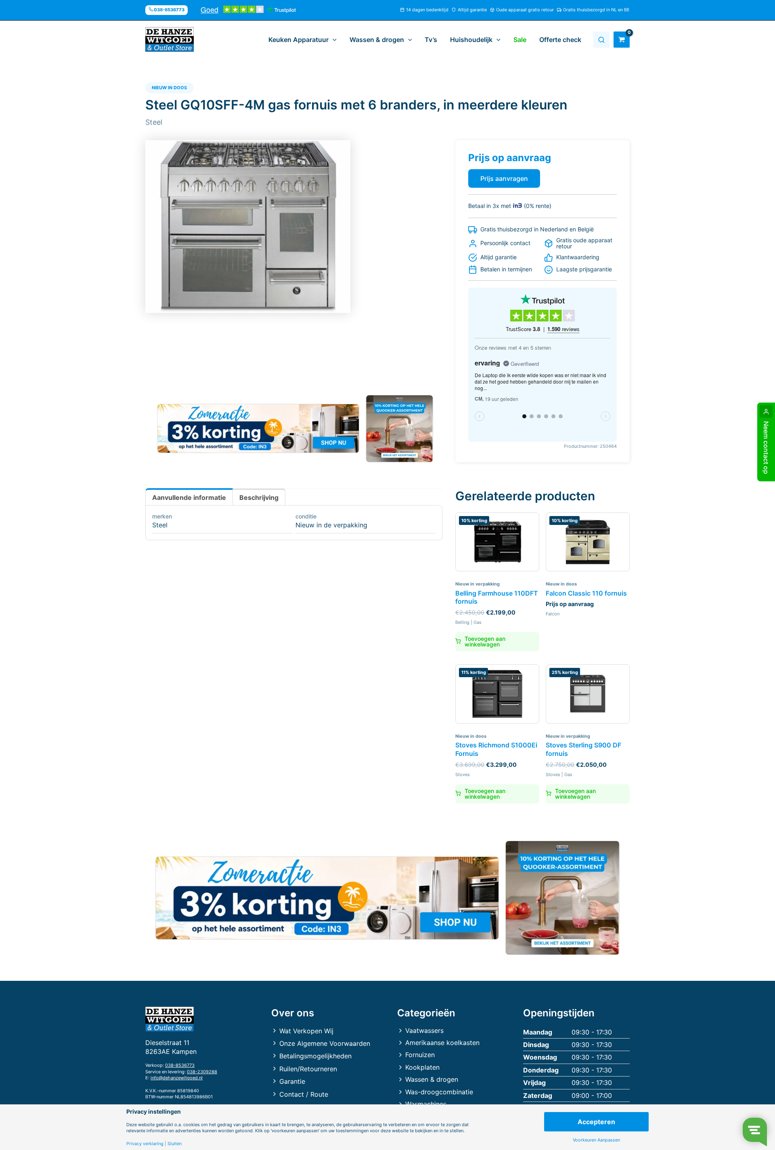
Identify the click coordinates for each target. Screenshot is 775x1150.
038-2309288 (202, 1071)
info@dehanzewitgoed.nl (177, 1078)
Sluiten (175, 1144)
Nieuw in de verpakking (331, 525)
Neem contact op (766, 447)
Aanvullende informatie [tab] (189, 497)
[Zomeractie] (258, 428)
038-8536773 (180, 1065)
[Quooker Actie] (400, 428)
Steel (160, 525)
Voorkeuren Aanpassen (596, 1140)
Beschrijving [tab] (259, 497)
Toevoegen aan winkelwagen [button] (485, 641)
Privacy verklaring (144, 1144)
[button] (333, 39)
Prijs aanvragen (504, 178)
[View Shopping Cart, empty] (622, 39)
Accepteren (596, 1122)
